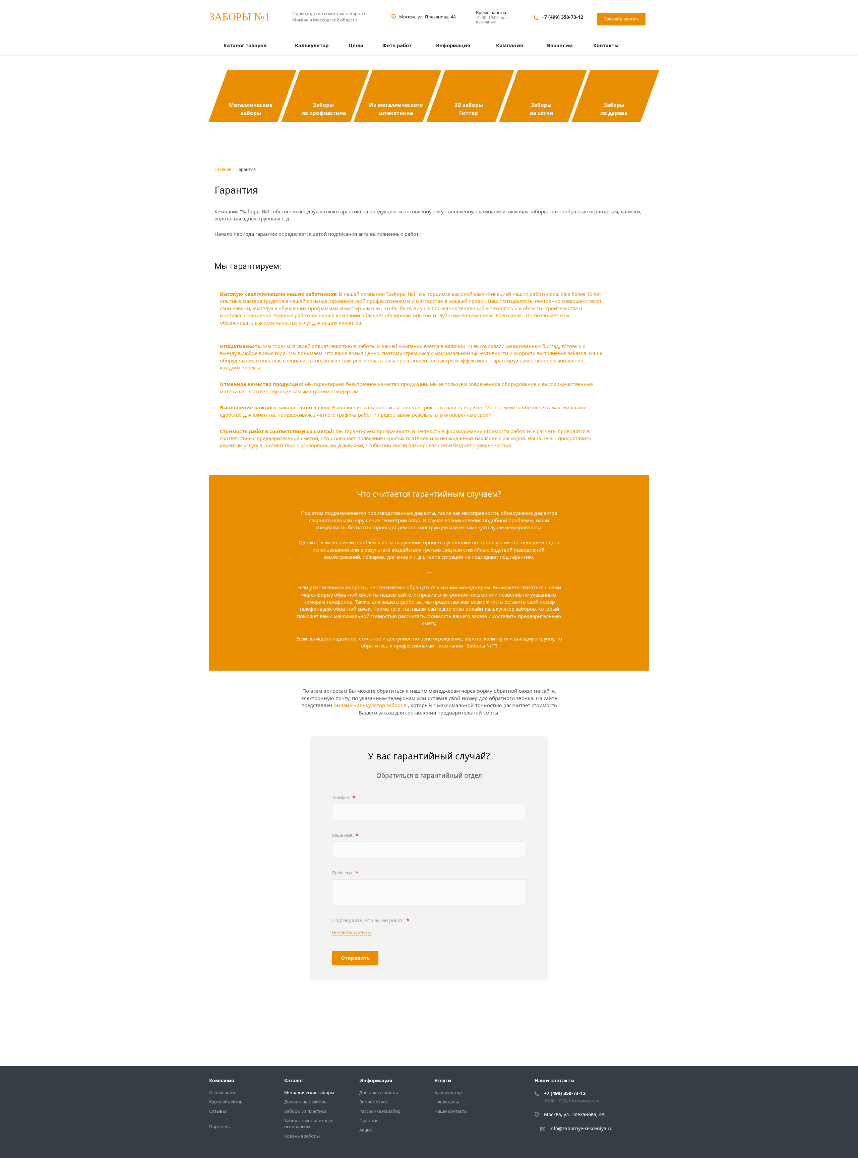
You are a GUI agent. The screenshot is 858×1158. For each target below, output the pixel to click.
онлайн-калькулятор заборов (371, 705)
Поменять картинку (351, 932)
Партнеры (220, 1126)
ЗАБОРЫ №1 (239, 17)
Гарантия (368, 1120)
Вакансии (560, 45)
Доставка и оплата (378, 1092)
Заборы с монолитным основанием (308, 1123)
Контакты (606, 45)
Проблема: (345, 873)
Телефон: (344, 798)
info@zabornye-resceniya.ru (581, 1128)
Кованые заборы (302, 1136)
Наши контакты (451, 1111)
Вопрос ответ (373, 1102)
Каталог (294, 1080)
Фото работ (397, 45)
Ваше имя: (345, 835)
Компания (510, 45)
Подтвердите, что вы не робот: (371, 920)
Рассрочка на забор (380, 1111)
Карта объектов (226, 1102)
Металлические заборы (309, 1092)
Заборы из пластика (305, 1111)
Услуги (442, 1080)
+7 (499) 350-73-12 (562, 17)
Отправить (355, 957)
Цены (356, 45)
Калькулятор (311, 45)
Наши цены (446, 1102)
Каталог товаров (246, 45)
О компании (222, 1092)
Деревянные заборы (305, 1102)
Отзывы (217, 1111)
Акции (365, 1130)
